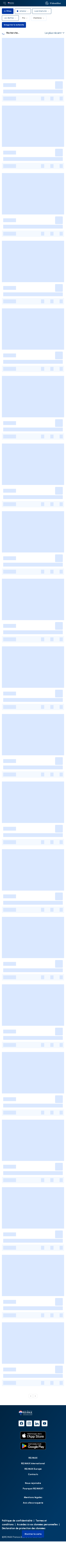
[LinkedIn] (37, 1423)
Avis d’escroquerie (33, 1502)
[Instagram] (29, 1423)
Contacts (33, 1474)
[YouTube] (44, 1423)
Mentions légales (33, 1497)
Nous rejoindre (33, 1482)
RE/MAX (33, 1457)
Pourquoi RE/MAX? (33, 1488)
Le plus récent (53, 32)
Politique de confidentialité (17, 1520)
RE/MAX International (33, 1463)
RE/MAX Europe (33, 1468)
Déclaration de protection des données (23, 1528)
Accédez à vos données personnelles (37, 1524)
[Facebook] (21, 1423)
